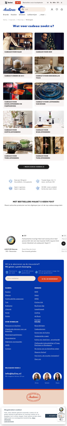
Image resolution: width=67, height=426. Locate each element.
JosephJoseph (39, 309)
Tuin (6, 302)
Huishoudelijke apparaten (14, 299)
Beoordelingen (40, 325)
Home (7, 313)
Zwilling (37, 313)
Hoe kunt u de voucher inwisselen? (47, 355)
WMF (36, 292)
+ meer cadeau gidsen (33, 167)
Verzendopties (10, 338)
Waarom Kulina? (40, 352)
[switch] (61, 419)
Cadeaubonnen (40, 329)
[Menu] (64, 407)
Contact (8, 348)
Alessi (37, 295)
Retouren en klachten (13, 325)
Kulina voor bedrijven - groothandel (47, 339)
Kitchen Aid (39, 302)
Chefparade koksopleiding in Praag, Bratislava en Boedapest (47, 344)
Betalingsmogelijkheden (13, 335)
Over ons (38, 359)
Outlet (7, 316)
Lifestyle (8, 309)
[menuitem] (6, 15)
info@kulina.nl (13, 374)
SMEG (37, 299)
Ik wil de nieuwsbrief (50, 279)
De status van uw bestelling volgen (47, 348)
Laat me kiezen (9, 421)
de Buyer (38, 316)
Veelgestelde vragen (42, 336)
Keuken (8, 292)
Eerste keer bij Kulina (42, 332)
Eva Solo (38, 320)
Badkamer (8, 306)
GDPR (7, 345)
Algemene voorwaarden (13, 341)
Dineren (8, 295)
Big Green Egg (39, 306)
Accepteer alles (54, 415)
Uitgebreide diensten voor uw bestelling (15, 330)
